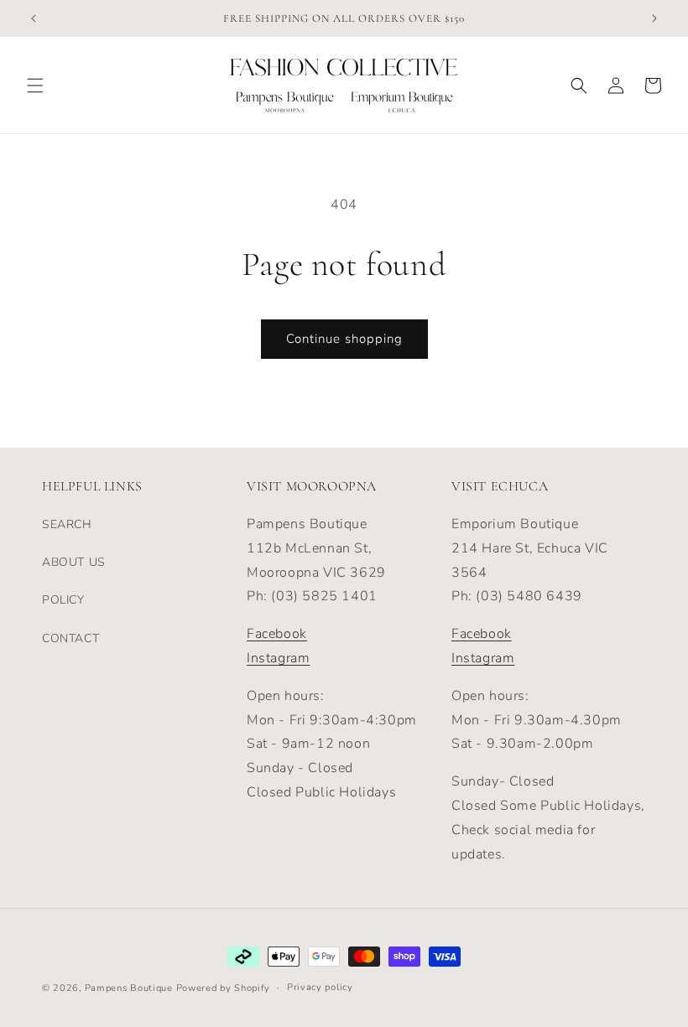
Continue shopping (344, 338)
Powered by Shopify (223, 988)
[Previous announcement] (33, 18)
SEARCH (67, 524)
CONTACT (70, 638)
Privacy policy (320, 987)
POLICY (63, 600)
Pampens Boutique (129, 988)
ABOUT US (74, 562)
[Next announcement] (654, 18)
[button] (35, 85)
